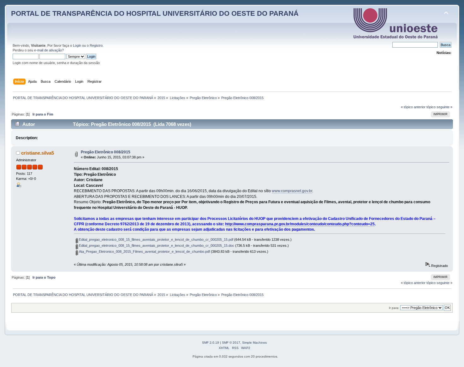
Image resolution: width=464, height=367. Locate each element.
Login (77, 45)
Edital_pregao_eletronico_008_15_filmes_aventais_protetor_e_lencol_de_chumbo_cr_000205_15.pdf (155, 239)
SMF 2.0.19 (210, 342)
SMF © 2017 (231, 342)
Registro (96, 45)
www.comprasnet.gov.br (292, 191)
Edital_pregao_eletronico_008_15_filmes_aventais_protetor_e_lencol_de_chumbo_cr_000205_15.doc (156, 245)
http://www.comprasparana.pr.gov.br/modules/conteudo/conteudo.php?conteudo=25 (300, 224)
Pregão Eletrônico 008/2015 (105, 152)
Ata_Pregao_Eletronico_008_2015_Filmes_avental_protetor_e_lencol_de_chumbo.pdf (144, 251)
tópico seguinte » (439, 107)
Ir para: (394, 308)
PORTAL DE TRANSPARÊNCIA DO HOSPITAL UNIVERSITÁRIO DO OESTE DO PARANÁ (155, 13)
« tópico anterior (413, 107)
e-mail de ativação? (49, 50)
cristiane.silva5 (37, 153)
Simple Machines (254, 342)
